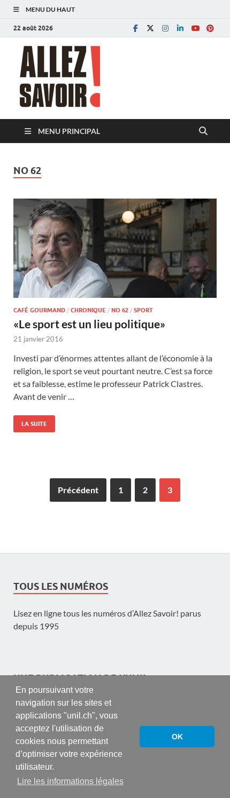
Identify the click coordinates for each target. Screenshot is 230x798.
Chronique (88, 310)
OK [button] (177, 736)
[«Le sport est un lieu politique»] (115, 248)
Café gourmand (39, 310)
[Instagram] (165, 28)
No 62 (119, 310)
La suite (30, 421)
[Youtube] (195, 28)
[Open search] (203, 131)
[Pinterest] (210, 28)
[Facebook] (135, 28)
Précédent (78, 490)
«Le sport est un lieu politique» (89, 323)
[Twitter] (150, 28)
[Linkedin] (180, 28)
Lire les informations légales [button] (70, 781)
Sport (143, 310)
